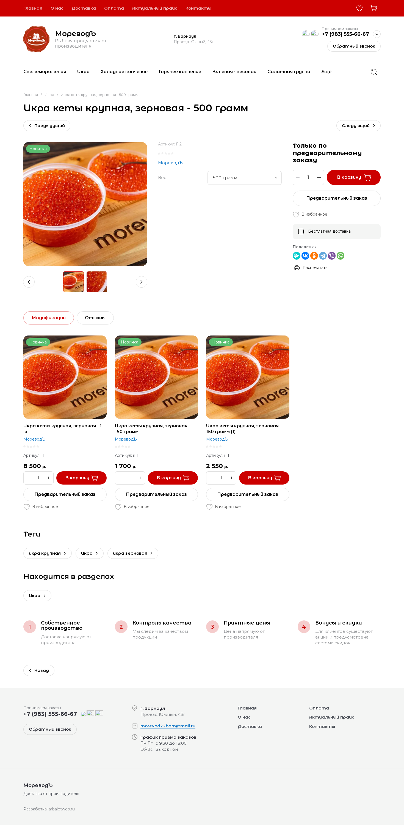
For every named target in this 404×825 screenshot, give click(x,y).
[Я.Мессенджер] (296, 256)
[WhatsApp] (340, 256)
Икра (49, 94)
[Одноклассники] (314, 256)
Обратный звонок (354, 46)
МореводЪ (75, 33)
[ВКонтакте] (305, 256)
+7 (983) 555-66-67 (345, 34)
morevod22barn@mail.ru (167, 725)
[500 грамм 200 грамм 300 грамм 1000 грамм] (244, 178)
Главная (30, 94)
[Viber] (332, 256)
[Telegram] (323, 256)
